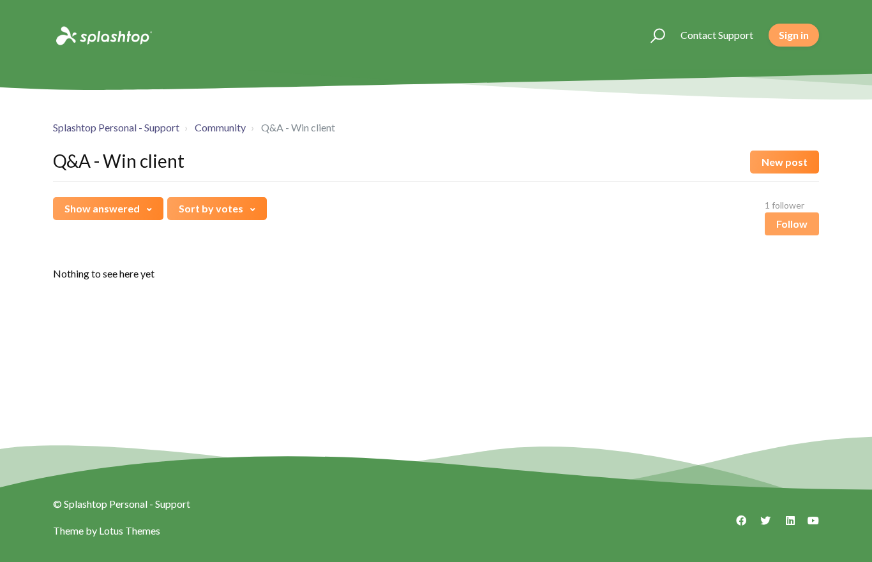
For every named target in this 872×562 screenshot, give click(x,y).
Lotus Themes (129, 530)
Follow (792, 224)
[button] (652, 35)
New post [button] (785, 162)
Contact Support (716, 35)
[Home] (103, 35)
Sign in (794, 35)
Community (220, 127)
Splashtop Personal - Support (116, 127)
